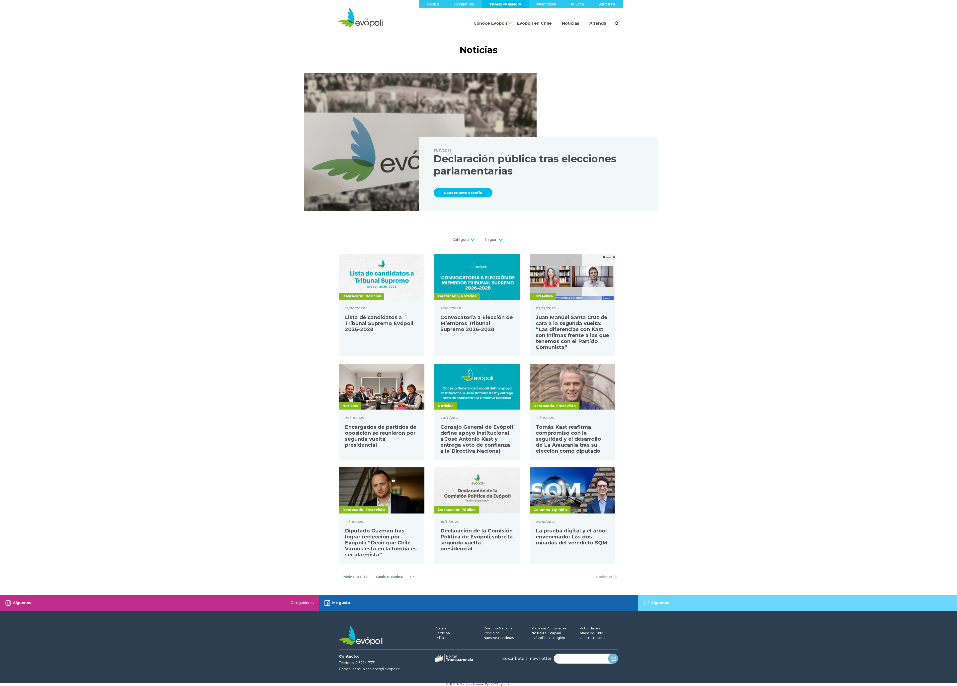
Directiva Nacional (498, 628)
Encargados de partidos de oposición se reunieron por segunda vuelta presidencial (380, 436)
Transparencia (505, 4)
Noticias (570, 23)
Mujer (432, 4)
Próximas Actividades (549, 628)
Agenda (597, 23)
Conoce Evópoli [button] (490, 23)
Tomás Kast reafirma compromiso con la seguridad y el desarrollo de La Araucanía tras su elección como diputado (568, 439)
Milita (577, 4)
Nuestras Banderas (498, 638)
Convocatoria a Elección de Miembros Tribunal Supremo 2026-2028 (476, 323)
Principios (491, 633)
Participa (546, 4)
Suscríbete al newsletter (527, 658)
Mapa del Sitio (591, 633)
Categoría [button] (461, 239)
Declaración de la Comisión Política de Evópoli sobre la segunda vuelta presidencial (476, 540)
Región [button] (491, 239)
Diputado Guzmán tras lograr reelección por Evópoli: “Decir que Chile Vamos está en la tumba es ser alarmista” (381, 543)
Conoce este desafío (463, 193)
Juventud (464, 4)
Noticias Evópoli (546, 633)
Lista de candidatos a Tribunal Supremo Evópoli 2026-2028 (379, 323)
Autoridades (590, 628)
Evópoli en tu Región (548, 638)
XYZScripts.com (501, 684)
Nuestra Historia (592, 638)
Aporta (607, 4)
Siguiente (604, 577)
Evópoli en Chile (534, 23)
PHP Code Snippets (459, 684)
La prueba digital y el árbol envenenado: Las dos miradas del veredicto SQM (571, 537)
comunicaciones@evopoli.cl (376, 669)
